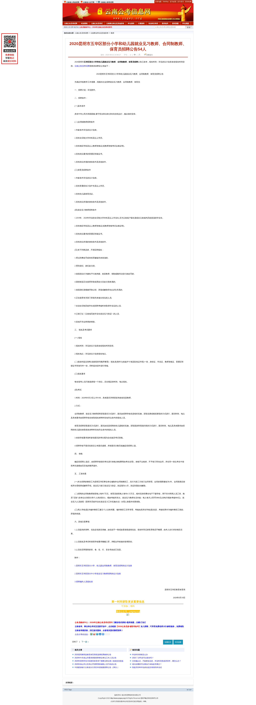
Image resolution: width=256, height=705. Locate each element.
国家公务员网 (68, 27)
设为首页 (180, 2)
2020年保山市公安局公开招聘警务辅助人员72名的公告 (96, 664)
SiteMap (166, 2)
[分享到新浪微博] (94, 634)
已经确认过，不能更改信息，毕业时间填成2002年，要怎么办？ (156, 661)
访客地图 (158, 2)
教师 (112, 33)
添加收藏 (188, 2)
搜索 (189, 27)
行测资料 (141, 23)
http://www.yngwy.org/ (118, 698)
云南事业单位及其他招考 (115, 23)
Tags (70, 690)
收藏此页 (168, 642)
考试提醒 (178, 642)
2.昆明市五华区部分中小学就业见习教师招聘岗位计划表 (98, 574)
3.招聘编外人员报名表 (84, 582)
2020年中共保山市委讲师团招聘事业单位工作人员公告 (95, 658)
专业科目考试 (153, 23)
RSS (66, 690)
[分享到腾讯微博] (97, 634)
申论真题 (185, 23)
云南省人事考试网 (107, 2)
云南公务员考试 (97, 23)
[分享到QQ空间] (91, 634)
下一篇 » (85, 642)
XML (145, 701)
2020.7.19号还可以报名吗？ (143, 658)
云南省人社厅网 (88, 2)
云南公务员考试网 (70, 23)
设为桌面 (173, 2)
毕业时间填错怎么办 (140, 655)
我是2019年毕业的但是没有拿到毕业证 (147, 667)
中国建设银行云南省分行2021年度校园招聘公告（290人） (97, 667)
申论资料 (131, 23)
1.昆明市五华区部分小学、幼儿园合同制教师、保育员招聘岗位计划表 (102, 566)
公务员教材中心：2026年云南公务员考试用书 (95, 27)
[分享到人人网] (100, 634)
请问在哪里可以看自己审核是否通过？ (147, 664)
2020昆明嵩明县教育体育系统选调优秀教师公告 (93, 655)
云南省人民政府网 (72, 2)
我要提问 (149, 55)
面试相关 (165, 23)
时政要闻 (84, 23)
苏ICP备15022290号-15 (149, 698)
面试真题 (175, 23)
